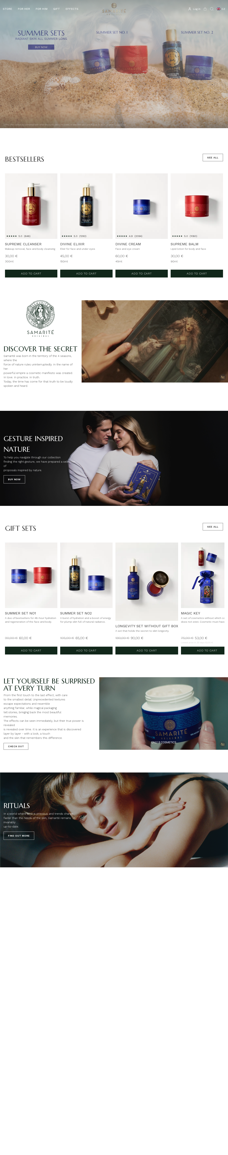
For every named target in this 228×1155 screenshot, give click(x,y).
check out (16, 746)
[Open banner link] (114, 64)
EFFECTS (72, 9)
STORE (7, 9)
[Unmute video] (222, 377)
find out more (19, 835)
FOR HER (24, 9)
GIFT (56, 9)
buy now (14, 479)
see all (213, 157)
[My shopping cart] (205, 9)
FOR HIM (42, 9)
